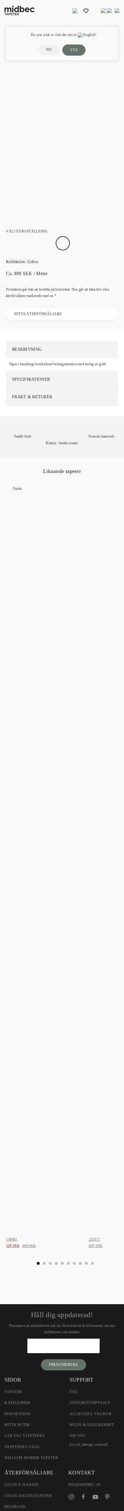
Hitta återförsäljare (38, 314)
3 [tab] (56, 1263)
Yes (74, 50)
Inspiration (18, 1414)
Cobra (32, 261)
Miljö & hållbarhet (92, 1425)
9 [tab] (92, 1263)
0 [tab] (38, 1263)
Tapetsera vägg (22, 1447)
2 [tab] (50, 1263)
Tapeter (13, 1392)
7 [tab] (80, 1263)
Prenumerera (63, 1365)
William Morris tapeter (31, 1458)
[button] (75, 10)
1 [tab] (44, 1263)
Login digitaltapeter (28, 1496)
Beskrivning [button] (27, 349)
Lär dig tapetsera (25, 1436)
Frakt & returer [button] (32, 397)
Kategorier (17, 1403)
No (49, 49)
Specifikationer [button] (31, 379)
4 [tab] (62, 1263)
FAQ (74, 1392)
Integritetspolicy (90, 1403)
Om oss (77, 1436)
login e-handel (22, 1485)
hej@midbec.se (84, 1485)
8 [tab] (86, 1263)
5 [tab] (68, 1263)
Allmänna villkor (91, 1414)
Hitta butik (17, 1425)
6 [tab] (74, 1263)
